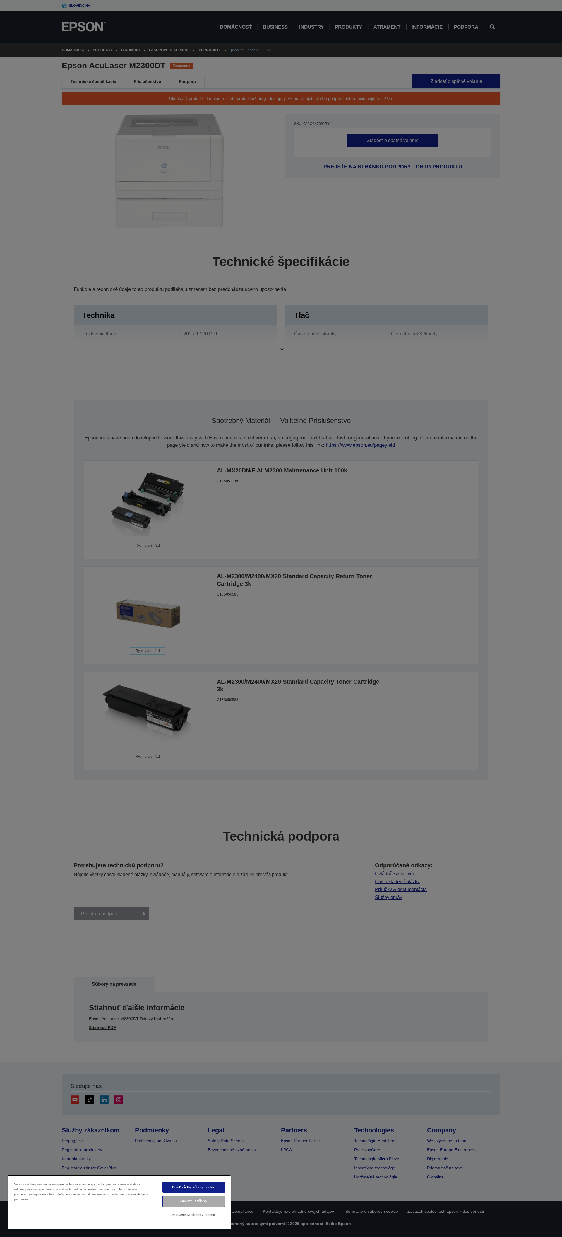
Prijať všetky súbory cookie (193, 1187)
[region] (119, 1202)
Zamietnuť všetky (194, 1201)
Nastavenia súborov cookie (193, 1214)
